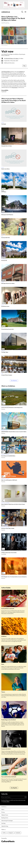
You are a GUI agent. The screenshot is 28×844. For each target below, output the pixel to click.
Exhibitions (3, 636)
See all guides (14, 787)
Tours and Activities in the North (8, 776)
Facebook (18, 832)
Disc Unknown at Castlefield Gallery (8, 455)
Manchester (14, 87)
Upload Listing (4, 826)
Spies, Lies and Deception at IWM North (9, 480)
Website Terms (4, 815)
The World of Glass (5, 71)
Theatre (3, 692)
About (2, 809)
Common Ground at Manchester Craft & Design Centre (12, 407)
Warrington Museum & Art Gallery (8, 283)
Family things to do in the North (8, 719)
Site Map (3, 823)
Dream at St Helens (3, 191)
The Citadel (3, 124)
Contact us (3, 806)
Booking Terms (4, 817)
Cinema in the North (6, 749)
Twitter (4, 832)
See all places (14, 380)
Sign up (25, 798)
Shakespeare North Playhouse (7, 214)
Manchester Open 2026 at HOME (7, 528)
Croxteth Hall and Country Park (7, 329)
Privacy (3, 812)
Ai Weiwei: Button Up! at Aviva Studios (9, 552)
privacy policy (6, 801)
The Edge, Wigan (4, 352)
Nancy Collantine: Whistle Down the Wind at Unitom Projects (13, 504)
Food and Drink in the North (7, 608)
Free (24, 65)
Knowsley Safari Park (5, 237)
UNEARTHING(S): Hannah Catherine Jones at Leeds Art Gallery (13, 431)
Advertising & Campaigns (7, 820)
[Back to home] (5, 11)
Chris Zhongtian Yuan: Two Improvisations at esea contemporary (14, 576)
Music (2, 664)
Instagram (10, 832)
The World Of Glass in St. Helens (11, 58)
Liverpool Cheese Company (6, 375)
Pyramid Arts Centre (5, 306)
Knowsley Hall (4, 260)
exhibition (21, 71)
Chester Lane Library (5, 168)
